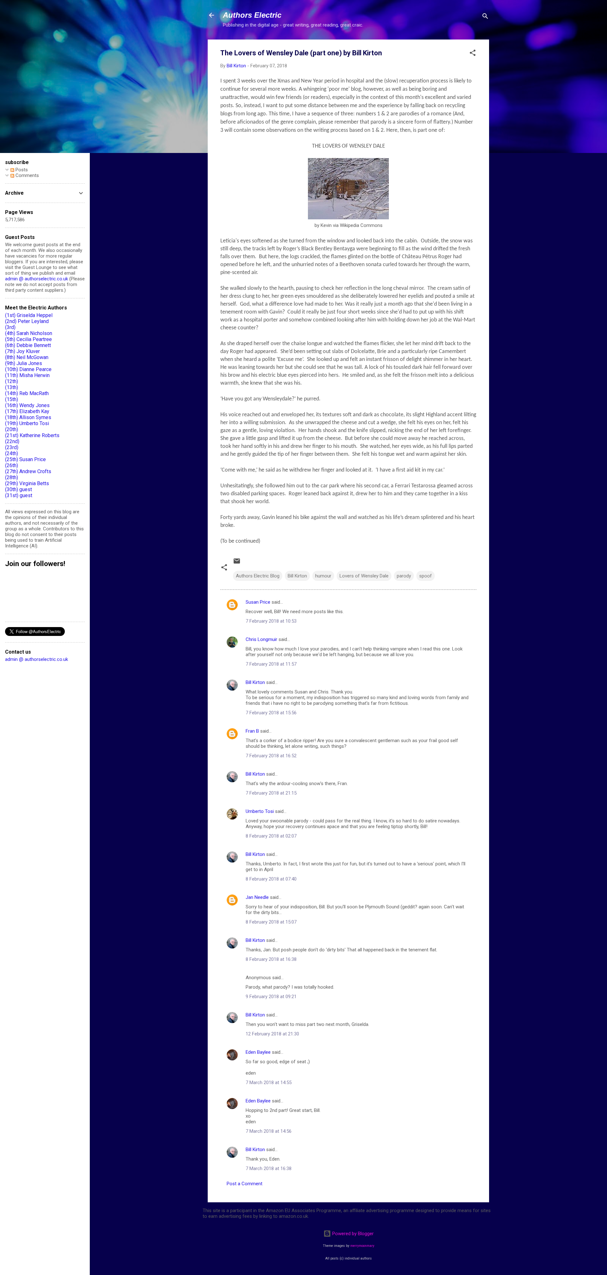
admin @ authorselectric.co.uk (36, 279)
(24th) (11, 453)
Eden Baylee (258, 1052)
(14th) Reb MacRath (27, 393)
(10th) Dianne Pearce (28, 369)
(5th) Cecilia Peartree (28, 339)
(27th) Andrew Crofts (28, 471)
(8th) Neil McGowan (26, 357)
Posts (21, 170)
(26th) (11, 465)
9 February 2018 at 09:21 (271, 996)
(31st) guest (18, 495)
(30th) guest (18, 489)
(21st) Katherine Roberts (32, 435)
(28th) (11, 477)
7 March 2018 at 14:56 (268, 1131)
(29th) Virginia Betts (27, 483)
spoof (425, 576)
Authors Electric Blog (257, 576)
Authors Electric (252, 15)
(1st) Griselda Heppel (28, 315)
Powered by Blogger (352, 1233)
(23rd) (11, 447)
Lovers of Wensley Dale (364, 576)
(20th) (11, 429)
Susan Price (258, 602)
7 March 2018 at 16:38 (268, 1168)
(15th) (11, 399)
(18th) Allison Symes (28, 417)
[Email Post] (237, 563)
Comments (26, 175)
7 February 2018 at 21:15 (271, 793)
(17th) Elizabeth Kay (27, 411)
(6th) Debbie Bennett (28, 345)
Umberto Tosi (260, 811)
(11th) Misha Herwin (27, 375)
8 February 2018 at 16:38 (271, 959)
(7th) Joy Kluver (22, 351)
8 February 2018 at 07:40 (271, 879)
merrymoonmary (362, 1246)
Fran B (252, 731)
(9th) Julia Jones (23, 363)
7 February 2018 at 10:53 (271, 621)
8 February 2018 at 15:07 (271, 922)
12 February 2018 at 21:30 (272, 1034)
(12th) (11, 381)
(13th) (11, 387)
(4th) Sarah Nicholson (28, 333)
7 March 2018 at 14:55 (268, 1082)
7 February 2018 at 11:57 (271, 664)
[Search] (485, 17)
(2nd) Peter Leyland (27, 321)
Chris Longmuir (261, 639)
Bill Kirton (297, 576)
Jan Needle (257, 897)
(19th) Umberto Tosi (27, 423)
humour (323, 576)
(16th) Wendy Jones (27, 405)
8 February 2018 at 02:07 (271, 836)
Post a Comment (244, 1184)
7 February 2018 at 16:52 (271, 756)
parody (404, 576)
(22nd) (12, 441)
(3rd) (10, 327)
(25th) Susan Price (25, 459)
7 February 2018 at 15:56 (271, 713)
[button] (472, 54)
